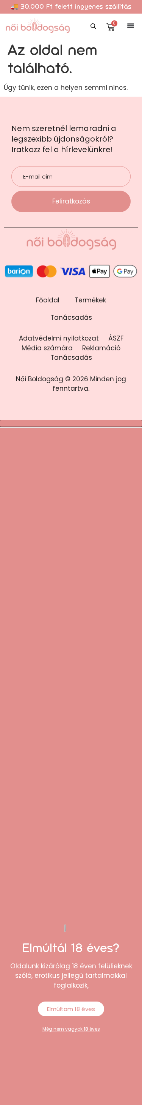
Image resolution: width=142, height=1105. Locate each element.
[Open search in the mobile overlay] (94, 25)
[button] (71, 423)
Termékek (90, 300)
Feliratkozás (71, 201)
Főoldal (47, 300)
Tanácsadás (71, 317)
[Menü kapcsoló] (130, 25)
